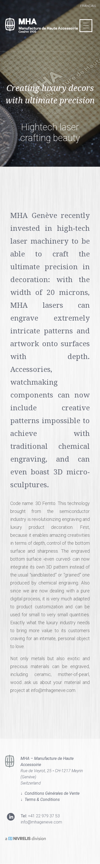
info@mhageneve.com (41, 822)
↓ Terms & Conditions (40, 799)
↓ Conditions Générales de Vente (50, 793)
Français (88, 6)
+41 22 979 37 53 (44, 815)
